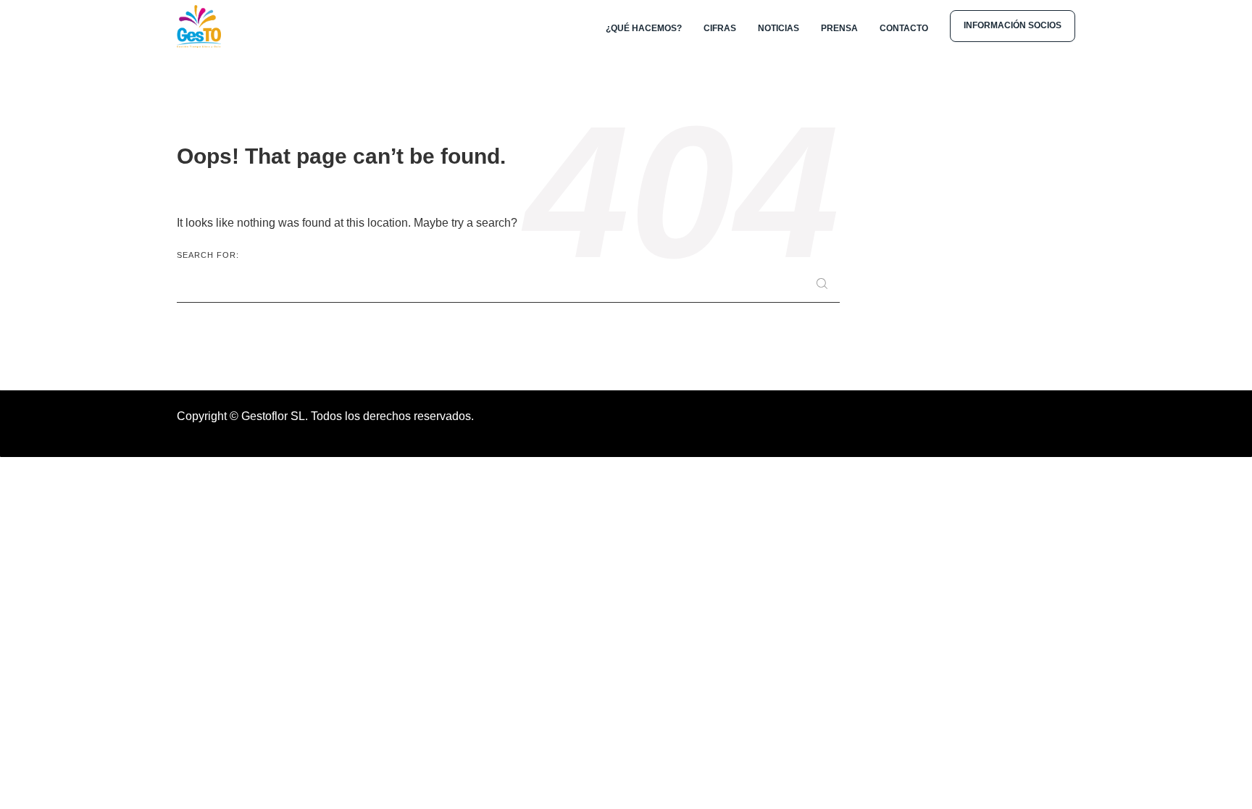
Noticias (778, 28)
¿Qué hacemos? (644, 28)
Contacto (904, 28)
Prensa (839, 28)
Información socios (1012, 25)
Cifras (720, 28)
